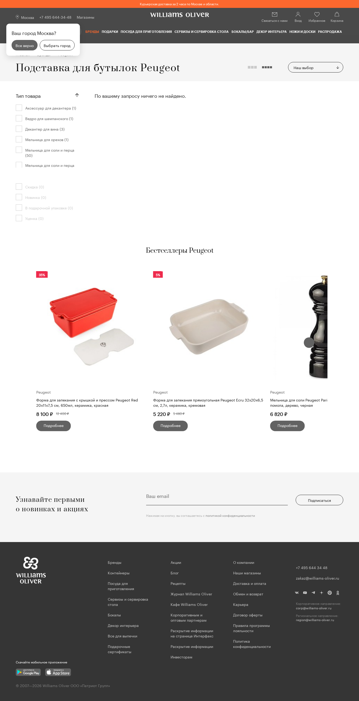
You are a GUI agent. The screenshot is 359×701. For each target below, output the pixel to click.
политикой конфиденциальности (230, 515)
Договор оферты (248, 614)
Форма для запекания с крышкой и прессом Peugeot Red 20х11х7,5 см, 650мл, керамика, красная (87, 402)
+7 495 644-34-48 (55, 17)
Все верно (25, 45)
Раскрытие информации (192, 646)
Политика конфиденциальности (252, 643)
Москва (27, 17)
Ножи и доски (302, 31)
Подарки (110, 31)
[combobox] (315, 67)
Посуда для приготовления (146, 31)
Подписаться (319, 500)
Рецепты (178, 583)
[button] (309, 342)
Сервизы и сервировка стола (202, 31)
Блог (175, 572)
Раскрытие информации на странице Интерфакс (192, 632)
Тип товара (28, 95)
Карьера (240, 604)
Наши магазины (247, 572)
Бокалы (114, 614)
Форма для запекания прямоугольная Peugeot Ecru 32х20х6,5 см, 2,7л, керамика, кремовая (208, 402)
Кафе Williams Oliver (189, 604)
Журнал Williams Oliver (191, 593)
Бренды (92, 31)
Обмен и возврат (248, 593)
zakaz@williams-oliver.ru (317, 578)
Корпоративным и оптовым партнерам (189, 617)
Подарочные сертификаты (119, 648)
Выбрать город (57, 45)
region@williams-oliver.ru (315, 619)
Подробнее (54, 425)
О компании (243, 562)
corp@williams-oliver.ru (313, 608)
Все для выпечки (122, 635)
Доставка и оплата (249, 583)
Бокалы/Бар (243, 31)
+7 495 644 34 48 (311, 567)
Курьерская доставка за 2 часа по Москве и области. (179, 3)
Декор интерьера (272, 31)
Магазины (85, 17)
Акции (176, 562)
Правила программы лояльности (251, 627)
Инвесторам (182, 656)
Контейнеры (119, 572)
